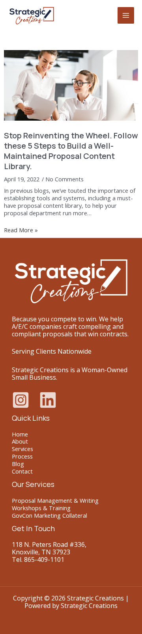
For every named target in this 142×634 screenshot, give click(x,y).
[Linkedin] (48, 400)
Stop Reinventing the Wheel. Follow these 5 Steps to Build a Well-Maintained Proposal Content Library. (71, 151)
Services (22, 449)
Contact (22, 471)
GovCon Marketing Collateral (49, 515)
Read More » (21, 230)
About (20, 441)
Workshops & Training (41, 508)
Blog (18, 464)
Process (22, 456)
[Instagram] (21, 400)
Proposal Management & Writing (55, 500)
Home (20, 434)
